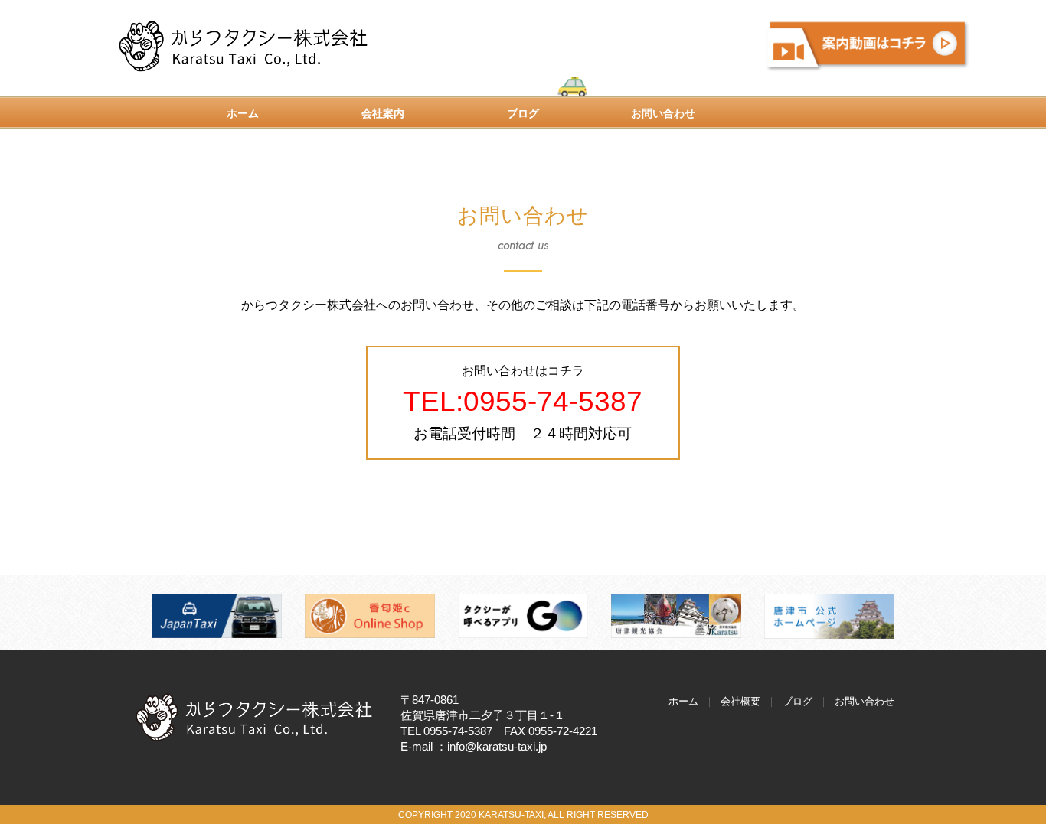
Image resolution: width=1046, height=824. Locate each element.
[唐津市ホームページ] (829, 616)
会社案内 (382, 113)
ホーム (243, 113)
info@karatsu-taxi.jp (497, 747)
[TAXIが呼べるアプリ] (523, 616)
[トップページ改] (255, 716)
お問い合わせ (663, 113)
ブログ (523, 113)
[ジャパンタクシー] (217, 616)
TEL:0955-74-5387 (522, 401)
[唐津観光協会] (676, 616)
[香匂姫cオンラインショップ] (370, 616)
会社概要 (740, 701)
